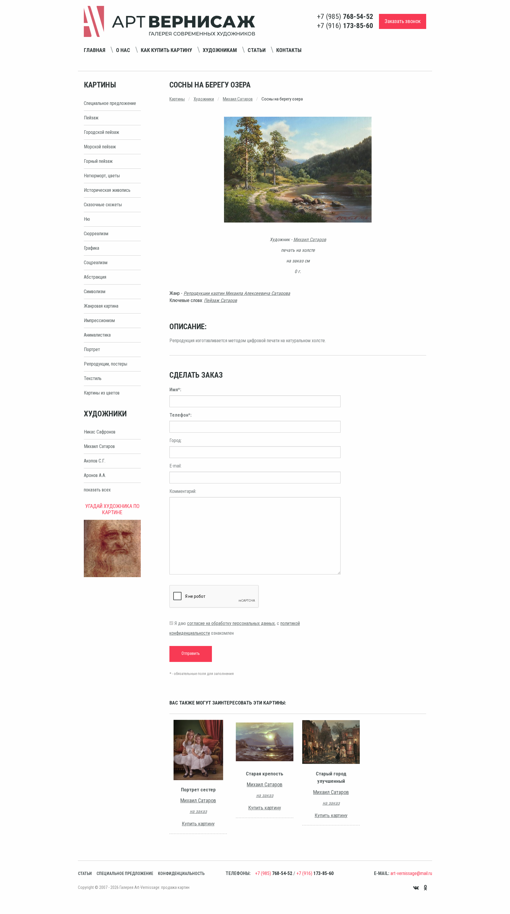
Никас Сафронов (99, 432)
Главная (94, 50)
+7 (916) (345, 26)
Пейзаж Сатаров (220, 300)
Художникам (220, 50)
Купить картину (198, 824)
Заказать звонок (403, 21)
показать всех (97, 490)
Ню (87, 219)
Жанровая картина (101, 306)
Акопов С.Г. (94, 461)
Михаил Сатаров (99, 446)
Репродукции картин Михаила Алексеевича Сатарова (237, 293)
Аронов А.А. (95, 475)
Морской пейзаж (100, 147)
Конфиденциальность (181, 873)
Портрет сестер (198, 790)
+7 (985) (345, 16)
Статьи (257, 50)
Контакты (289, 50)
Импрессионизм (99, 320)
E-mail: (175, 466)
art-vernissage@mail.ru (411, 873)
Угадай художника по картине (112, 509)
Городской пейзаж (101, 132)
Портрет (92, 349)
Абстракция (95, 277)
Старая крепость (264, 774)
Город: (175, 440)
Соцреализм (95, 262)
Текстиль (93, 378)
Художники (204, 99)
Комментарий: (182, 491)
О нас (123, 50)
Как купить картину (166, 50)
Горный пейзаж (98, 161)
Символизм (94, 291)
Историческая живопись (107, 190)
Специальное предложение (110, 103)
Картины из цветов (102, 393)
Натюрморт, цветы (102, 175)
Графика (91, 248)
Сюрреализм (96, 233)
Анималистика (97, 335)
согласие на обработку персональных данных (231, 623)
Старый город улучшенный (331, 777)
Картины (177, 99)
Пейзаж (91, 118)
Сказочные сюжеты (103, 204)
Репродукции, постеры (105, 364)
